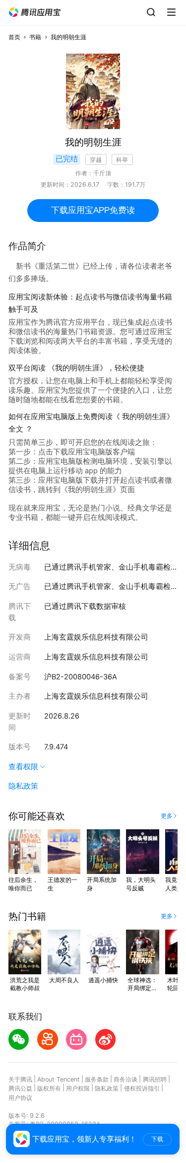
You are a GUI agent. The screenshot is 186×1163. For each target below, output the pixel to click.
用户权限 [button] (78, 1088)
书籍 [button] (35, 37)
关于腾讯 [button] (20, 1079)
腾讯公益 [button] (20, 1088)
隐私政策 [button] (23, 786)
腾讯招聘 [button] (155, 1079)
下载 (157, 1139)
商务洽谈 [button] (125, 1079)
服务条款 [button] (97, 1079)
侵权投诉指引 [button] (142, 1088)
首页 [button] (14, 37)
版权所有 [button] (49, 1088)
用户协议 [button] (20, 1097)
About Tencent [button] (58, 1079)
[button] (34, 12)
